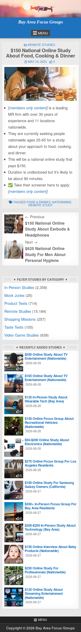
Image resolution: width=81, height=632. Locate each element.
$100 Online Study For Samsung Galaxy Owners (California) (49, 484)
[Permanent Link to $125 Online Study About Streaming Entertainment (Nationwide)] (13, 597)
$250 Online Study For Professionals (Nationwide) (45, 570)
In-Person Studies (19, 287)
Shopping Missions (20, 319)
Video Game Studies (21, 335)
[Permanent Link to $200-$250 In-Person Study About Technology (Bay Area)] (13, 532)
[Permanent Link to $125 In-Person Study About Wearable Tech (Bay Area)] (13, 404)
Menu (43, 32)
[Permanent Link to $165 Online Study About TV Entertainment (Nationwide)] (13, 383)
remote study (40, 205)
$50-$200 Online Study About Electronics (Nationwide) (47, 441)
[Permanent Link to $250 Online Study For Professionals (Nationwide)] (13, 575)
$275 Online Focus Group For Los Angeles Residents (50, 463)
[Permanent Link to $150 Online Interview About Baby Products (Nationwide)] (13, 554)
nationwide (61, 202)
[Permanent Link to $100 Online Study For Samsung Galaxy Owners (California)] (13, 490)
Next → (31, 242)
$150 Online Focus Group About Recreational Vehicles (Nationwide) (49, 422)
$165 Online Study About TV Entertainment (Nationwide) (46, 377)
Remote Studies (41, 45)
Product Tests (15, 303)
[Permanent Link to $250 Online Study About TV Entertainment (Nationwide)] (13, 361)
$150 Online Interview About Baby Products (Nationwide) (50, 548)
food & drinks (39, 202)
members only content (28, 107)
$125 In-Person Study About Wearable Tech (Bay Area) (46, 399)
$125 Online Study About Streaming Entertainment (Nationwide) (44, 593)
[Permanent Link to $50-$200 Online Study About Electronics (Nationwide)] (13, 447)
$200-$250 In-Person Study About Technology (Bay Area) (50, 527)
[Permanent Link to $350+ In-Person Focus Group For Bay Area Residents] (13, 511)
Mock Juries (14, 295)
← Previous (34, 216)
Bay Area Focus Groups (40, 21)
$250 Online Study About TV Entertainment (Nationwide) (46, 356)
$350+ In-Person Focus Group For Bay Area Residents (50, 506)
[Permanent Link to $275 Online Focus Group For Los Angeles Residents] (13, 468)
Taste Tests (13, 327)
